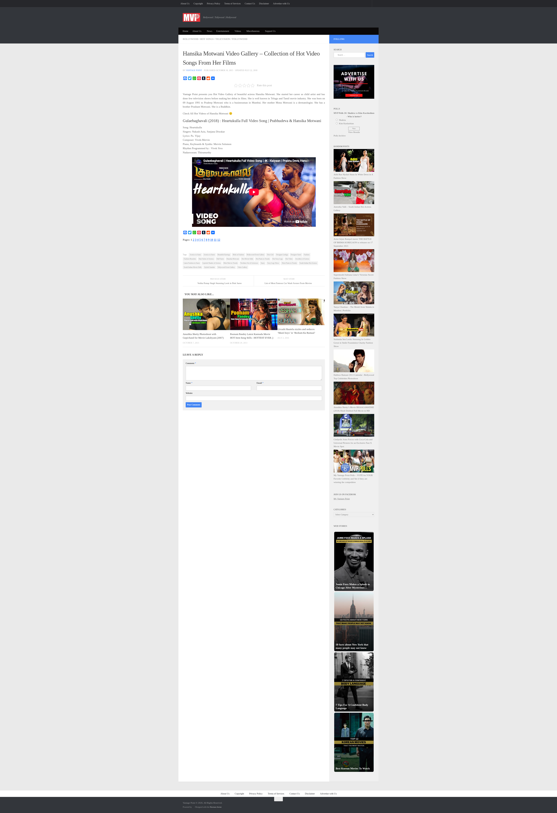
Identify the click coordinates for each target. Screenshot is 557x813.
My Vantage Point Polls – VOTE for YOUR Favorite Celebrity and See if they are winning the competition (353, 478)
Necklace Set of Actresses (249, 263)
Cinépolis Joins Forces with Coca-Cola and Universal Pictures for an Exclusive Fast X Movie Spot (353, 443)
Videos (238, 31)
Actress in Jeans (195, 255)
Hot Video (289, 259)
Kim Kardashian (346, 123)
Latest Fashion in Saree (192, 263)
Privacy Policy (213, 3)
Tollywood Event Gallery (226, 267)
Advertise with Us (281, 3)
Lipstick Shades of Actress (211, 263)
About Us (184, 3)
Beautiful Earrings (224, 255)
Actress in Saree (209, 255)
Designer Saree (296, 255)
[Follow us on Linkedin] (369, 38)
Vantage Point (194, 70)
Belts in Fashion (238, 255)
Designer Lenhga (282, 255)
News (209, 31)
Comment (191, 363)
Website (189, 393)
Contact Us (250, 3)
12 (218, 239)
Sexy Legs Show (273, 263)
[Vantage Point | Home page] (191, 17)
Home (185, 31)
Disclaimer (264, 3)
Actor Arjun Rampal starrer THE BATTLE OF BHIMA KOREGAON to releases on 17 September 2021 (353, 242)
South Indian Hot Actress (308, 263)
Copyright (198, 3)
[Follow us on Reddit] (372, 38)
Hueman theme (216, 807)
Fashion (306, 255)
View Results (354, 132)
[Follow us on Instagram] (349, 38)
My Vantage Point (342, 499)
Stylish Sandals (209, 267)
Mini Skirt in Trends (231, 263)
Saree (263, 263)
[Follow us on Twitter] (353, 38)
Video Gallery (242, 267)
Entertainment (222, 31)
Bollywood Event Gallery (255, 255)
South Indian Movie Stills (192, 267)
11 (215, 239)
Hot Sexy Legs (277, 259)
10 (211, 239)
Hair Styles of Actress (206, 259)
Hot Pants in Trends (263, 259)
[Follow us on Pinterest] (357, 38)
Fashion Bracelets (190, 259)
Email (260, 383)
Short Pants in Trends (289, 263)
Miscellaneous (252, 31)
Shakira (342, 120)
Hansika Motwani (233, 259)
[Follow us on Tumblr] (365, 38)
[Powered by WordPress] (193, 807)
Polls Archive (340, 136)
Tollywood (239, 39)
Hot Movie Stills (247, 259)
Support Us (270, 31)
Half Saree (220, 259)
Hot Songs (207, 39)
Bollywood (190, 39)
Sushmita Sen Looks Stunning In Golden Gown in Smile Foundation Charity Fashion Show (353, 342)
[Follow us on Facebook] (361, 38)
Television (222, 39)
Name (189, 383)
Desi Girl (270, 255)
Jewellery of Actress (302, 259)
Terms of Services (232, 3)
